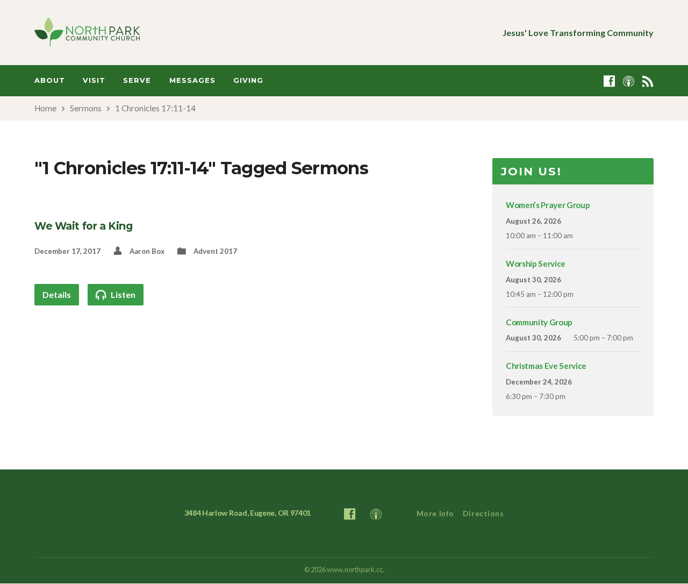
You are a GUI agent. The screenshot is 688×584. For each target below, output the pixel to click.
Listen (122, 294)
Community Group (539, 322)
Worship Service (535, 263)
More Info (435, 513)
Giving (248, 80)
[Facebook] (609, 81)
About (49, 80)
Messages (192, 80)
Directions (483, 513)
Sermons (86, 108)
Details (56, 294)
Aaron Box (147, 251)
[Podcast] (628, 81)
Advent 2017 (215, 251)
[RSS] (648, 81)
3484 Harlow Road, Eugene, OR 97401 (247, 512)
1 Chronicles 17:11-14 (155, 108)
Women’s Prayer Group (548, 205)
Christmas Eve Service (546, 366)
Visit (94, 80)
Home (45, 108)
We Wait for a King (83, 225)
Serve (137, 80)
